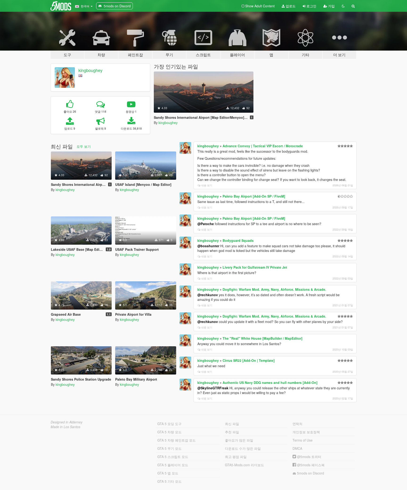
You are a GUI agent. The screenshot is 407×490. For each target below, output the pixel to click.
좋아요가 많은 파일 (239, 440)
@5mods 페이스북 (310, 464)
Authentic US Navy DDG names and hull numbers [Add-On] (270, 382)
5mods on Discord (310, 473)
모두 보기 (84, 146)
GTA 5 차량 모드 (169, 432)
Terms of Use (303, 440)
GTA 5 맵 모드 (167, 473)
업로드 (290, 6)
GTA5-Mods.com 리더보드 (244, 464)
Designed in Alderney (66, 422)
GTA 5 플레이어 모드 (172, 464)
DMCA (297, 448)
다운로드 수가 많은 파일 (243, 448)
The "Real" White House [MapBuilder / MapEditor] (262, 338)
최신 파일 (232, 423)
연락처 (297, 423)
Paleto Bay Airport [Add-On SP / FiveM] (254, 196)
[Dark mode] (343, 6)
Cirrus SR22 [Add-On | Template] (249, 360)
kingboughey (90, 70)
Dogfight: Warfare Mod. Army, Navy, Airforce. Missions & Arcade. (274, 289)
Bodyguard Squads (238, 240)
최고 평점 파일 (236, 456)
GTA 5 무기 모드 (169, 448)
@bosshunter (208, 245)
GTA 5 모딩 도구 (169, 423)
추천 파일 (232, 432)
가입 (331, 6)
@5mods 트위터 (308, 456)
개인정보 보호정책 (306, 432)
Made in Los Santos (65, 426)
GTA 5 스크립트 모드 (172, 456)
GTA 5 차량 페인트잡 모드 (176, 440)
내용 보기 (206, 185)
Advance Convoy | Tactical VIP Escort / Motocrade (263, 145)
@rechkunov (207, 294)
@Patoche (205, 223)
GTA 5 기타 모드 (169, 481)
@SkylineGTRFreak (212, 388)
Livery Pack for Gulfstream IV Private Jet (255, 267)
